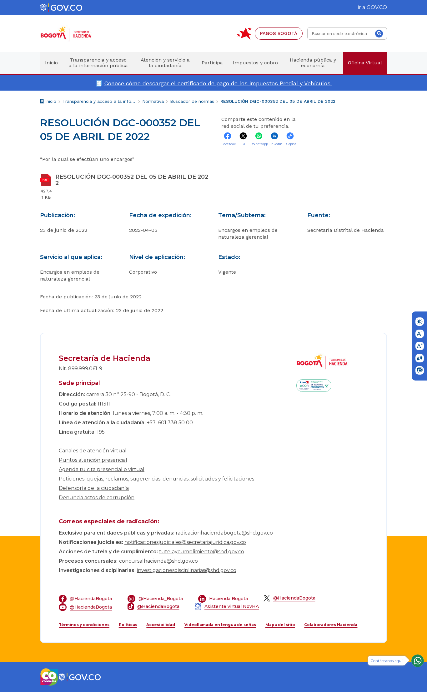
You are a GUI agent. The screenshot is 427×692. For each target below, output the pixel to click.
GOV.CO (377, 7)
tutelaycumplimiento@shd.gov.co (201, 552)
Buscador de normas (192, 101)
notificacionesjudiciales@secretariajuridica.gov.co (185, 542)
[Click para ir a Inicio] (76, 33)
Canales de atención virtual (93, 451)
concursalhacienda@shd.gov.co (158, 561)
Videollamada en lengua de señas (220, 624)
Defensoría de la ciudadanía (94, 488)
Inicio (50, 102)
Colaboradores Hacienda (330, 624)
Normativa (153, 101)
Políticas (128, 624)
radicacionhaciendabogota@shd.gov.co (224, 533)
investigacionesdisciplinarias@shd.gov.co (186, 570)
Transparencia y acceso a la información (99, 101)
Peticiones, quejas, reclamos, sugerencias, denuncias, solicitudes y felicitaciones (156, 479)
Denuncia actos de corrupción (96, 497)
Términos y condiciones (84, 624)
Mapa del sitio (280, 624)
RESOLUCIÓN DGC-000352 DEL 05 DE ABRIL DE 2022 (277, 101)
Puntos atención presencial (93, 460)
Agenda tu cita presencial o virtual (101, 469)
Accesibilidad (160, 624)
